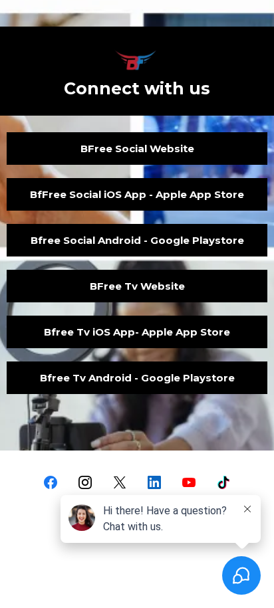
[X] (119, 482)
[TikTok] (223, 482)
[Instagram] (85, 482)
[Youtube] (189, 482)
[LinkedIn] (154, 482)
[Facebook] (50, 482)
